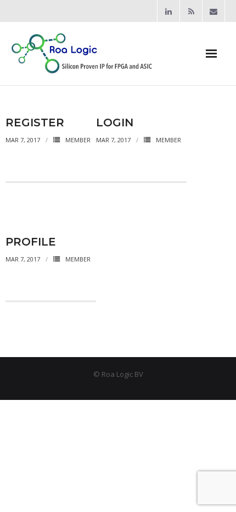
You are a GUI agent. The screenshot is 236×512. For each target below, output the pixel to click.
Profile (30, 241)
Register (34, 122)
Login (114, 122)
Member (78, 140)
